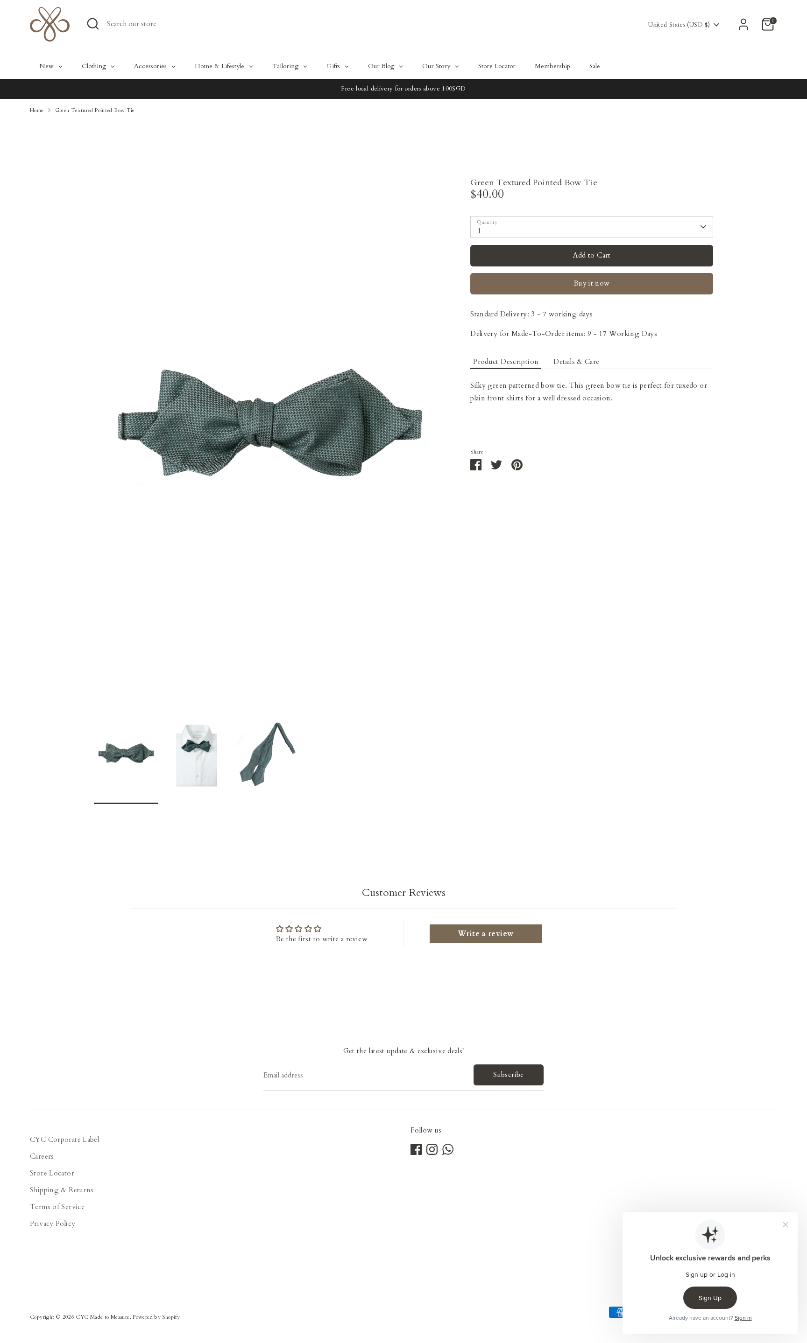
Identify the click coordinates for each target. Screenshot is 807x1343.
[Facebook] (416, 1149)
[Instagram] (432, 1149)
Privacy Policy (52, 1223)
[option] (268, 443)
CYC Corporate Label (64, 1139)
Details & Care (576, 361)
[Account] (743, 24)
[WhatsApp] (447, 1149)
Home (37, 110)
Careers (42, 1156)
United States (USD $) (679, 25)
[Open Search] (93, 23)
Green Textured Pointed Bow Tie (95, 110)
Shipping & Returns (62, 1190)
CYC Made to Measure (102, 1317)
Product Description (505, 361)
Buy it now (592, 283)
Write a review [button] (485, 934)
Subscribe (508, 1074)
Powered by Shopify (156, 1317)
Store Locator (52, 1173)
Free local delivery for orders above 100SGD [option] (403, 88)
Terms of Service (57, 1206)
